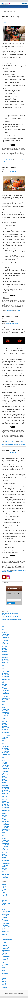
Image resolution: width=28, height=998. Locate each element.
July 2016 (4, 813)
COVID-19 (4, 895)
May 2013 (4, 869)
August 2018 (5, 774)
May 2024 (4, 667)
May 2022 (4, 704)
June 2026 (4, 628)
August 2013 (5, 865)
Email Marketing (12, 607)
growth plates (5, 919)
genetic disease (5, 915)
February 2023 (5, 690)
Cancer (3, 892)
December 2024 (5, 656)
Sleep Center (5, 969)
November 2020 (5, 732)
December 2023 (5, 674)
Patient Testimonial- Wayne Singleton (10, 618)
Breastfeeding (5, 891)
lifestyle (8, 441)
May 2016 (4, 816)
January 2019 (5, 766)
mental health (5, 934)
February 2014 (5, 859)
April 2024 (4, 668)
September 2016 (6, 810)
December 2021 (5, 712)
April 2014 (4, 855)
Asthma (4, 886)
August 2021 (5, 718)
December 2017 (5, 787)
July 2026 (4, 626)
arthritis (4, 884)
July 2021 (4, 720)
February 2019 (5, 765)
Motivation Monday (6, 936)
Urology (4, 983)
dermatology (5, 900)
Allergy (3, 883)
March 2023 (4, 689)
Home (3, 6)
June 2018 (4, 777)
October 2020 (5, 734)
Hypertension (5, 925)
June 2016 (4, 815)
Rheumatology (5, 964)
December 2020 (5, 731)
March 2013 (4, 873)
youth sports (5, 987)
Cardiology (4, 894)
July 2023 (4, 682)
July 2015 (4, 832)
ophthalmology (5, 947)
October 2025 (5, 640)
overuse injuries (6, 950)
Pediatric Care (5, 954)
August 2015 (5, 830)
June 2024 (4, 665)
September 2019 (6, 754)
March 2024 (4, 670)
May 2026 (4, 629)
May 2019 (4, 760)
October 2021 (5, 715)
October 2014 (5, 846)
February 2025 (5, 653)
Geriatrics (4, 917)
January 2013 (5, 876)
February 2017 (5, 802)
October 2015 (5, 827)
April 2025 (4, 650)
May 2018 (4, 779)
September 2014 (6, 848)
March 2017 (4, 801)
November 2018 (5, 770)
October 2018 (5, 771)
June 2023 (4, 684)
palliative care (5, 951)
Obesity (4, 944)
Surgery (4, 976)
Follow (6, 147)
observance (12, 441)
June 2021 (4, 721)
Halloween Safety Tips (10, 450)
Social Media (5, 973)
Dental (3, 897)
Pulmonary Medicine (7, 961)
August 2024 (5, 662)
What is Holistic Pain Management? (10, 613)
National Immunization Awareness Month (11, 619)
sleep (3, 967)
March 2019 (4, 763)
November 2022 (5, 695)
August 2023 (5, 681)
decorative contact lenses (7, 444)
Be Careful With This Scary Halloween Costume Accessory (10, 318)
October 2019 (5, 752)
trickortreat (9, 571)
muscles (4, 937)
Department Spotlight (7, 898)
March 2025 (4, 651)
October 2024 (5, 659)
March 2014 (4, 857)
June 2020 (4, 740)
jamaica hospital (6, 926)
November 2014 (5, 844)
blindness (21, 441)
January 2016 (5, 823)
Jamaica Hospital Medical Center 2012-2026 (14, 993)
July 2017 (4, 795)
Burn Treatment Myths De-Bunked (10, 616)
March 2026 (4, 632)
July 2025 (4, 645)
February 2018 (5, 784)
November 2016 (5, 807)
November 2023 (5, 676)
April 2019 (4, 762)
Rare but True (5, 962)
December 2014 (5, 843)
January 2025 (5, 654)
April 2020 (4, 743)
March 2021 (4, 726)
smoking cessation (6, 972)
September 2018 (6, 773)
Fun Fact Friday (5, 912)
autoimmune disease (7, 887)
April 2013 (4, 871)
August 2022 (5, 699)
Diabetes (4, 901)
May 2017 (4, 798)
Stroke (3, 975)
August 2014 (5, 849)
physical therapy (6, 956)
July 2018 (4, 776)
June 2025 (4, 646)
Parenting (4, 953)
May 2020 (4, 742)
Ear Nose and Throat (7, 908)
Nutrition (4, 942)
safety (24, 570)
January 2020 (5, 748)
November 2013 (5, 860)
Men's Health (5, 933)
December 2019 (5, 749)
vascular (4, 984)
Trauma (4, 979)
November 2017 (5, 788)
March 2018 (4, 782)
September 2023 (6, 679)
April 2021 (4, 724)
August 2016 (5, 812)
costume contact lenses (18, 443)
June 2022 (4, 703)
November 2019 (5, 751)
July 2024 (4, 664)
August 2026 (5, 625)
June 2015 (4, 834)
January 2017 (5, 804)
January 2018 (5, 785)
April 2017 (4, 799)
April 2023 (4, 687)
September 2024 (6, 660)
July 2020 (4, 738)
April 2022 (4, 706)
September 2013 (6, 863)
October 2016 (5, 809)
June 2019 (4, 759)
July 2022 (4, 701)
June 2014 (4, 852)
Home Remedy (5, 923)
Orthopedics (5, 948)
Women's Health (6, 986)
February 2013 (5, 874)
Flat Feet (4, 614)
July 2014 (4, 851)
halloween (19, 159)
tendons (4, 978)
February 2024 (5, 671)
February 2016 (5, 821)
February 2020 (5, 746)
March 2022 (4, 707)
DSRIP (3, 906)
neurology (4, 940)
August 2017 (5, 793)
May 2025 (4, 648)
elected (3, 909)
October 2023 (5, 678)
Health (7, 570)
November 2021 (5, 713)
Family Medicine (6, 911)
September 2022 (6, 698)
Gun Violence (5, 920)
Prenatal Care (5, 959)
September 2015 (6, 829)
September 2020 (6, 735)
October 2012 (5, 877)
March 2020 (4, 745)
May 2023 (4, 685)
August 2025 (5, 643)
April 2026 (4, 631)
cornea (10, 443)
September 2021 (6, 717)
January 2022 (5, 710)
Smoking (4, 970)
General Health (9, 159)
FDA (20, 444)
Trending (4, 981)
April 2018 (4, 781)
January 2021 (5, 729)
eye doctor (16, 444)
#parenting (15, 570)
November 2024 (5, 657)
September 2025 (6, 642)
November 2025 (5, 639)
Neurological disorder (7, 939)
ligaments (4, 929)
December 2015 (5, 824)
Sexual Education (6, 965)
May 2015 (4, 835)
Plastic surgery (5, 958)
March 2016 (4, 820)
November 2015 (5, 826)
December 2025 (5, 637)
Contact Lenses (5, 443)
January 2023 (5, 692)
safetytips (4, 571)
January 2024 (5, 673)
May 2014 (4, 854)
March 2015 (4, 838)
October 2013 (5, 862)
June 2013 (4, 868)
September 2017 (6, 791)
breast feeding (5, 889)
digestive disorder (6, 903)
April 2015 (4, 837)
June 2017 (4, 796)
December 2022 (5, 693)
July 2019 (4, 757)
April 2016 (4, 818)
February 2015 (5, 840)
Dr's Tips (4, 905)
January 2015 (5, 841)
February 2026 (5, 634)
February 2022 (5, 709)
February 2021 (5, 728)
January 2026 (5, 635)
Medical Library (5, 931)
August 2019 (5, 756)
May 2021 (4, 723)
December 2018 (5, 768)
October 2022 (5, 696)
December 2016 (5, 805)
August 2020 (5, 737)
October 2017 (5, 790)
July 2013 (4, 866)
